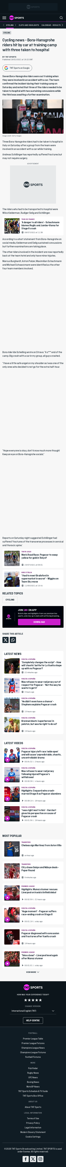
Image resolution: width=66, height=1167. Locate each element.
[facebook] (26, 1159)
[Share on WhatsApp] (13, 640)
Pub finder (33, 1068)
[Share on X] (5, 640)
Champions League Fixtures (33, 1052)
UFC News (33, 1077)
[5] (40, 1000)
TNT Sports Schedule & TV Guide (33, 1091)
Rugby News (33, 1073)
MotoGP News (33, 1086)
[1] (25, 1000)
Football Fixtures (33, 1057)
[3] (33, 1000)
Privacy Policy (33, 1123)
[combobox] (33, 1011)
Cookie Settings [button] (33, 1136)
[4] (37, 1000)
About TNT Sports (33, 1107)
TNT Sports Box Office (33, 1095)
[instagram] (40, 1159)
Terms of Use (33, 1118)
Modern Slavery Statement (33, 1132)
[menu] (61, 18)
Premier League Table (33, 1038)
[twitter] (33, 1159)
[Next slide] (62, 25)
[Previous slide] (3, 25)
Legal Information (33, 1127)
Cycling (7, 33)
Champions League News (33, 1047)
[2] (29, 1000)
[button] (4, 17)
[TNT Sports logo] (16, 17)
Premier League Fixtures (33, 1043)
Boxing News (33, 1082)
